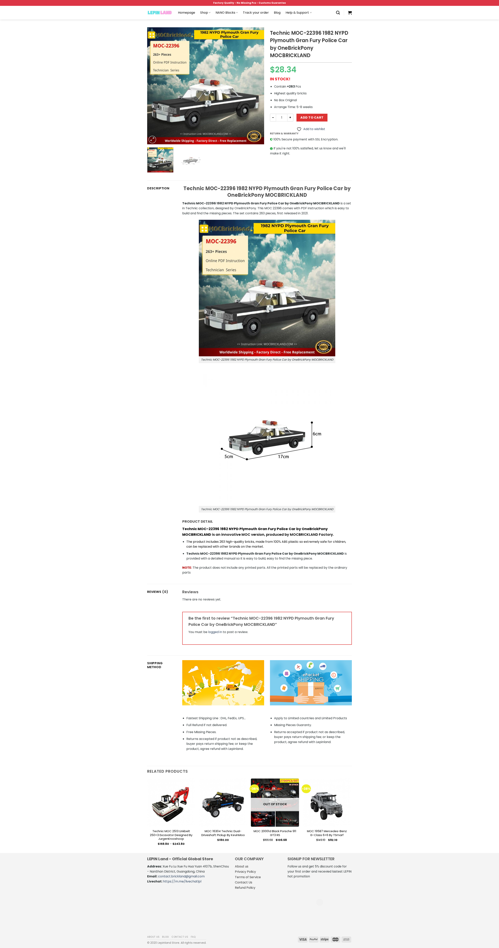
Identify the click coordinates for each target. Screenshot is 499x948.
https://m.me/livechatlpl (182, 881)
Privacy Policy (245, 871)
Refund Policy (245, 887)
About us (241, 866)
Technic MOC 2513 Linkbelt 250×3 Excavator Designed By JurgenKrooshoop (171, 835)
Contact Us (243, 882)
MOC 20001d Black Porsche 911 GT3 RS (275, 833)
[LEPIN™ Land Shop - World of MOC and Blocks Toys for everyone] (159, 12)
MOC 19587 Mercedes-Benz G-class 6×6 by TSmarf (327, 833)
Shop (204, 12)
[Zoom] (152, 139)
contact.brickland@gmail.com (181, 876)
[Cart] (350, 12)
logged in (215, 632)
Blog (277, 12)
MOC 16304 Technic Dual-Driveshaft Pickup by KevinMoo (223, 833)
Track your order (256, 12)
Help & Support (297, 12)
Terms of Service (248, 877)
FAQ (193, 936)
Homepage (186, 12)
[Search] (338, 12)
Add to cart (311, 117)
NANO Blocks (225, 12)
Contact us (180, 936)
